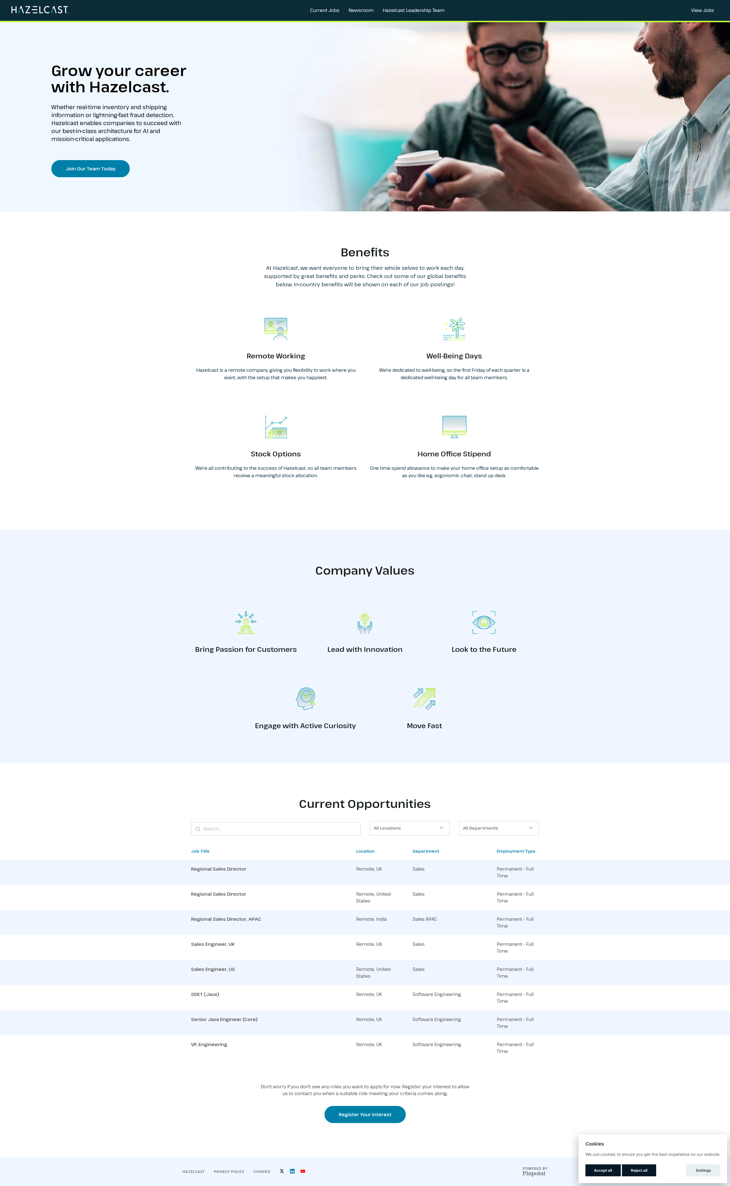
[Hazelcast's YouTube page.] (302, 1172)
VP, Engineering (209, 1044)
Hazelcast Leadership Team (414, 10)
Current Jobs (324, 10)
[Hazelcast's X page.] (281, 1172)
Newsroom (361, 10)
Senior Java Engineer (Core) (224, 1019)
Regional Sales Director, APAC (226, 919)
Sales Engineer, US (213, 969)
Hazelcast (193, 1171)
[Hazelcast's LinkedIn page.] (292, 1172)
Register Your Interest (365, 1114)
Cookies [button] (262, 1171)
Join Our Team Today (90, 169)
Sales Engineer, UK (213, 944)
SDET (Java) (205, 994)
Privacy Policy (229, 1171)
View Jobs (702, 10)
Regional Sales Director (218, 869)
